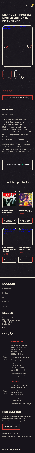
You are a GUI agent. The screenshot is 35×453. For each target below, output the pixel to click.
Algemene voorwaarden (10, 433)
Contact (4, 306)
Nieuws (4, 297)
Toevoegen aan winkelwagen (19, 97)
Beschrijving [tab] (7, 109)
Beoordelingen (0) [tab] (9, 114)
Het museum (6, 289)
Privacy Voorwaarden (9, 436)
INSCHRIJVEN (11, 427)
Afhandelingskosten (24, 436)
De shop (5, 293)
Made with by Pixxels (10, 450)
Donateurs (5, 302)
